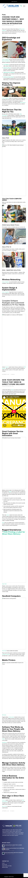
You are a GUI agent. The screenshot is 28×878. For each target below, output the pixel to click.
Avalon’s (7, 367)
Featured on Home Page (6, 25)
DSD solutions (22, 102)
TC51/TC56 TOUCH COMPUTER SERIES (11, 199)
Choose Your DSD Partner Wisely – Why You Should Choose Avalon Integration (13, 20)
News (13, 25)
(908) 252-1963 (5, 867)
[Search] (20, 5)
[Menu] (23, 8)
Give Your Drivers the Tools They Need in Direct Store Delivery (13, 382)
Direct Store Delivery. (6, 61)
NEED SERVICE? (14, 1)
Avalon (13, 374)
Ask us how (4, 806)
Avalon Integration (5, 59)
